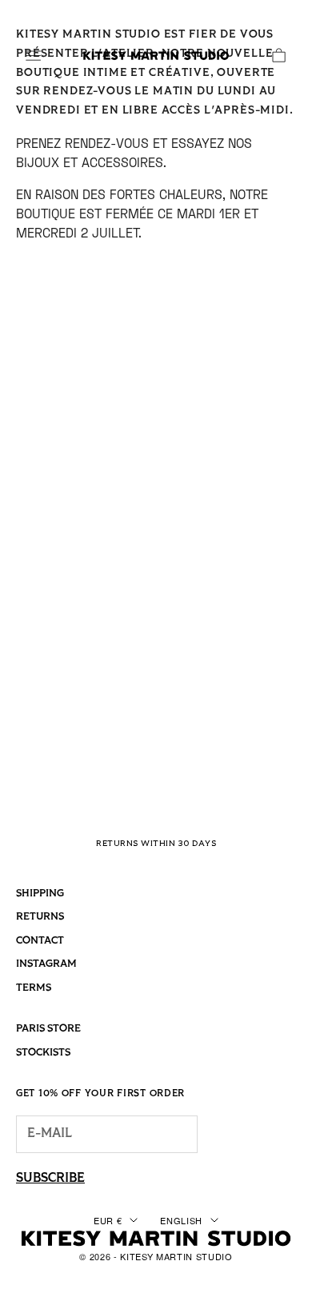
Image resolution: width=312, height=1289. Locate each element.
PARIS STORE (48, 1029)
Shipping (40, 893)
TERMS (33, 988)
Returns (40, 917)
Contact (40, 941)
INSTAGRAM (46, 964)
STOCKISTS (43, 1053)
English (181, 1220)
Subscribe (50, 1178)
